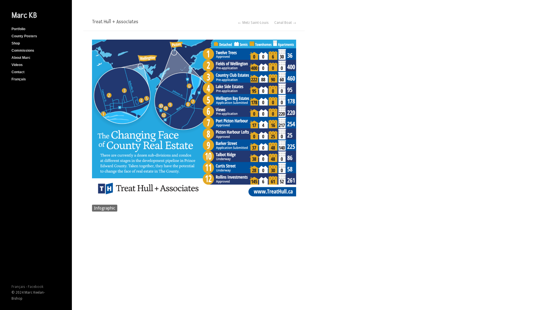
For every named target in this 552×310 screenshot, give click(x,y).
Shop (16, 43)
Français (19, 79)
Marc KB (24, 15)
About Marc (21, 58)
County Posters (24, 36)
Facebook (35, 287)
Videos (17, 65)
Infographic (104, 208)
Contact (18, 72)
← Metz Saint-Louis (253, 22)
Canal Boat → (285, 22)
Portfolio (18, 29)
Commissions (23, 51)
